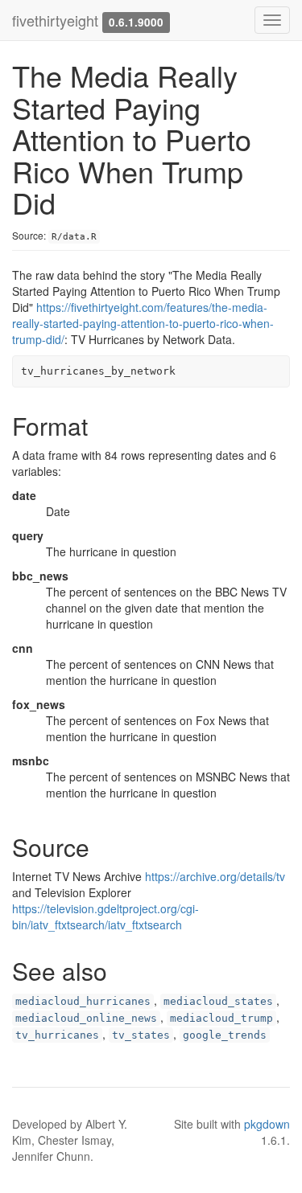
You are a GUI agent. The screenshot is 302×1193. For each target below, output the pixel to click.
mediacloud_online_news (86, 1018)
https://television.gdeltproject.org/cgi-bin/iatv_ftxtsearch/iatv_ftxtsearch (105, 916)
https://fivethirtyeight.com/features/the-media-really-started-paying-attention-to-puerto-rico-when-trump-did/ (143, 323)
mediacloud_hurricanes (83, 1001)
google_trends (225, 1035)
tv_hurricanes (57, 1035)
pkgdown (267, 1124)
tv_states (141, 1035)
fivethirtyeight (55, 20)
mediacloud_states (218, 1001)
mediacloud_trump (221, 1018)
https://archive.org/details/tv (215, 876)
